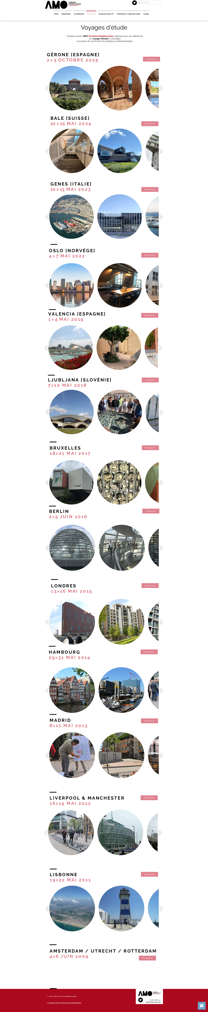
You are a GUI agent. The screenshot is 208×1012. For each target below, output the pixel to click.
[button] (71, 482)
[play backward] (47, 88)
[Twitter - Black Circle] (134, 2)
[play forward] (161, 88)
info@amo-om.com (153, 1002)
